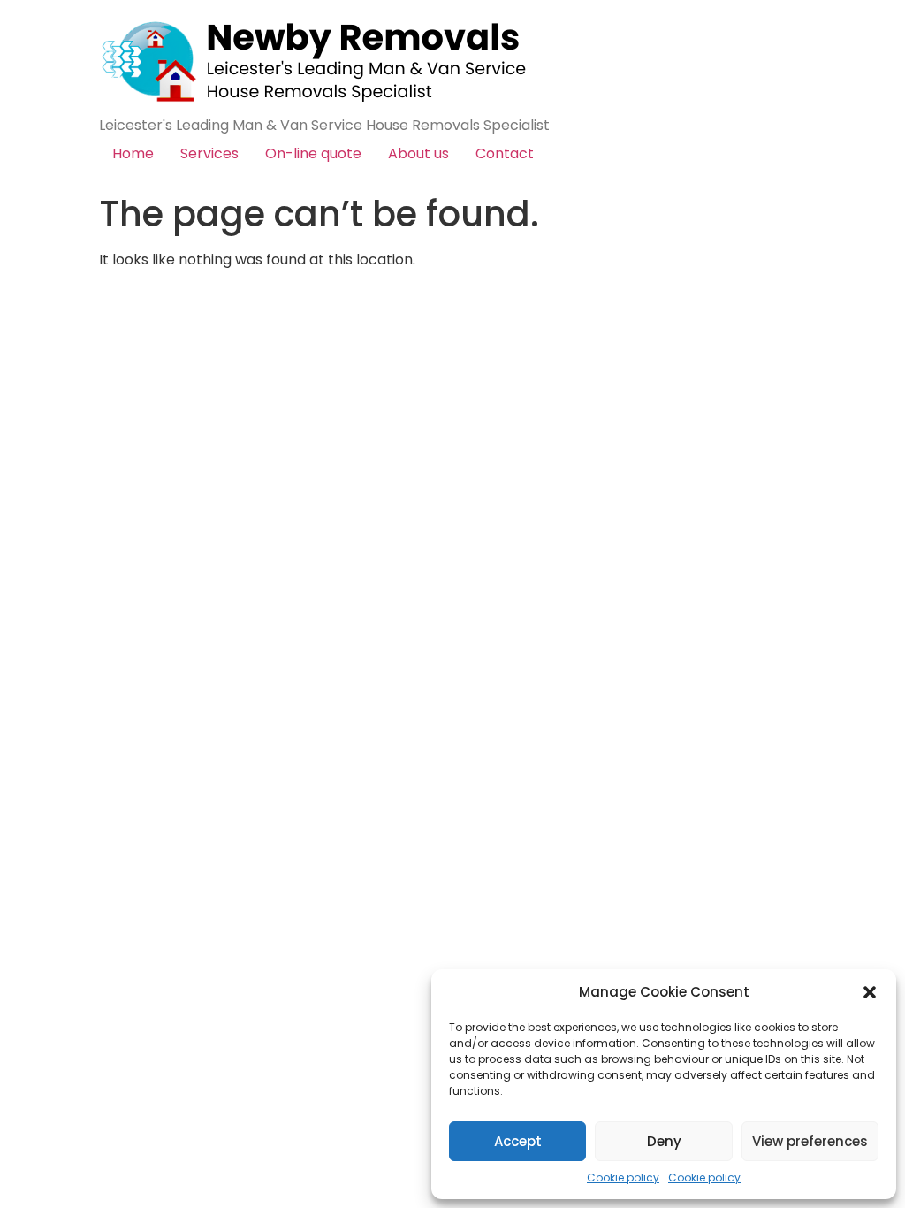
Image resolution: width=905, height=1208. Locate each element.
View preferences (810, 1141)
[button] (869, 992)
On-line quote (313, 153)
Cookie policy (623, 1177)
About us (418, 153)
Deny (664, 1141)
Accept (518, 1141)
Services (209, 153)
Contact (504, 153)
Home (133, 153)
